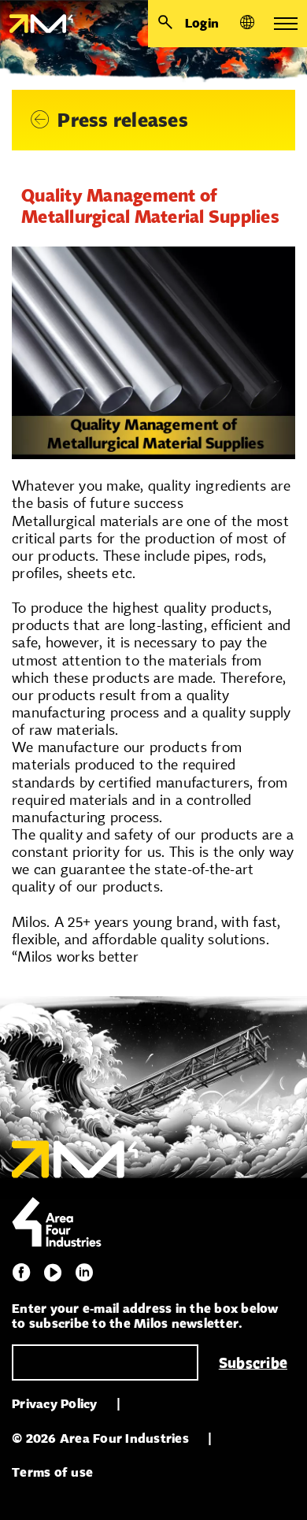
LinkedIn (84, 1272)
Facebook (21, 1272)
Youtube (52, 1272)
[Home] (36, 23)
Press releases (122, 120)
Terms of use (52, 1472)
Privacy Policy (55, 1403)
